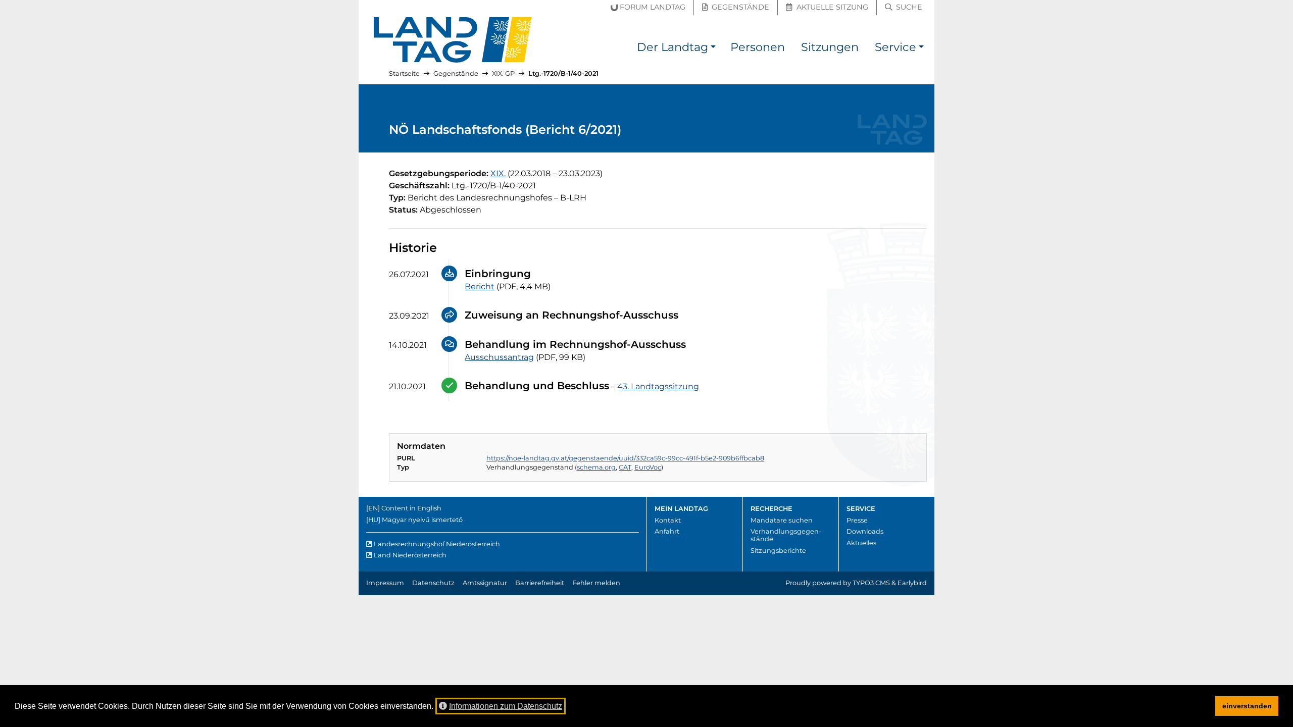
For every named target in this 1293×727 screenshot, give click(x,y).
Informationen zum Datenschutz (505, 706)
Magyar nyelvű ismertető (422, 520)
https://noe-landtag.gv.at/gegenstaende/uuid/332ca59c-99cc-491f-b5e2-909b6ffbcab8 (625, 458)
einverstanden (1247, 706)
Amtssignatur (485, 583)
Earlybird (912, 583)
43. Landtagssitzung (658, 386)
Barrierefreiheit (539, 583)
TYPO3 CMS (871, 583)
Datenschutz (433, 583)
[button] (713, 49)
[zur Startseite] (453, 40)
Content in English (411, 508)
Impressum (385, 583)
